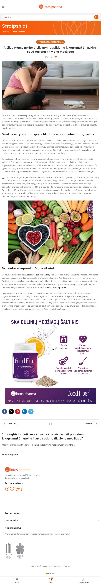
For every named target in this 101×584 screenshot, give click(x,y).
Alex (50, 57)
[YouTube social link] (17, 489)
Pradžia (5, 31)
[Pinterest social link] (17, 411)
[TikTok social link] (21, 489)
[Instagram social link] (12, 489)
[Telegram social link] (31, 411)
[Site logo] (50, 6)
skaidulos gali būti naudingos (40, 274)
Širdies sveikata (57, 42)
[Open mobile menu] (3, 6)
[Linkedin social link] (24, 411)
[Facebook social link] (4, 411)
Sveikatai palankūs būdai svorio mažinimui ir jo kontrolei (48, 444)
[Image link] (18, 469)
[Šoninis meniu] (3, 178)
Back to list (50, 423)
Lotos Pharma (18, 31)
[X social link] (11, 411)
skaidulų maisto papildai (55, 287)
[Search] (96, 17)
